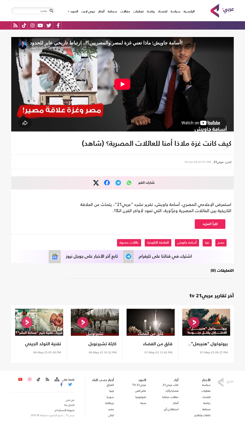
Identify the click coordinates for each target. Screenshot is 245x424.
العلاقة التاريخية (158, 242)
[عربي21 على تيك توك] (24, 25)
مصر (221, 242)
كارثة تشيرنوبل (103, 344)
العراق (110, 385)
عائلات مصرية (129, 242)
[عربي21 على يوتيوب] (40, 25)
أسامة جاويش (187, 242)
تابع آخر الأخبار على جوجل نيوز (92, 256)
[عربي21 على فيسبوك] (58, 25)
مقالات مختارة (170, 397)
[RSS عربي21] (15, 25)
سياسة (175, 11)
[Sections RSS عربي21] (56, 379)
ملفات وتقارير (202, 415)
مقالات (125, 11)
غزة (207, 242)
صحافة (112, 11)
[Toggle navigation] (51, 10)
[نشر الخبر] (96, 182)
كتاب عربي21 (170, 385)
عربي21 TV (139, 385)
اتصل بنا (69, 405)
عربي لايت (88, 11)
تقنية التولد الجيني (43, 344)
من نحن (70, 400)
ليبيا (111, 391)
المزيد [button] (73, 11)
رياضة (151, 11)
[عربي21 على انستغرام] (32, 25)
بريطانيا (109, 403)
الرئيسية (188, 11)
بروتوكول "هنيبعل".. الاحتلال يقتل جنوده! (208, 345)
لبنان (111, 415)
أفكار (101, 11)
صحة (143, 403)
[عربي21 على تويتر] (48, 25)
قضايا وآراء (172, 391)
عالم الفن (140, 391)
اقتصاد (162, 11)
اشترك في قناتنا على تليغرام (165, 256)
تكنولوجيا (140, 397)
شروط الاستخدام (64, 410)
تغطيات (139, 11)
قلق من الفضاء (157, 344)
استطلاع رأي (171, 409)
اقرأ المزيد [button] (210, 224)
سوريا (110, 397)
